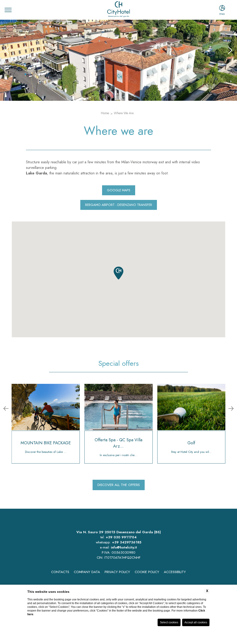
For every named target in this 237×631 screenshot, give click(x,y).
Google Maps (118, 190)
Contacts (60, 571)
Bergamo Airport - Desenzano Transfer (118, 204)
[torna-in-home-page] (118, 10)
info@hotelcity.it (124, 547)
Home (105, 113)
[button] (118, 273)
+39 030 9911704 (121, 537)
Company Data (87, 571)
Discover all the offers (118, 484)
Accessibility (175, 571)
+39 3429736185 (126, 542)
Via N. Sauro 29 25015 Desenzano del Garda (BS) (118, 532)
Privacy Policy (117, 571)
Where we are (124, 113)
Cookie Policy (147, 571)
